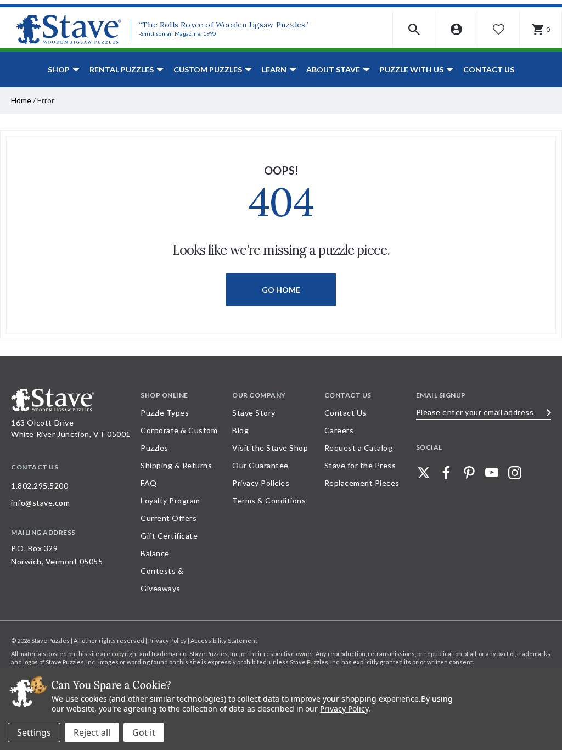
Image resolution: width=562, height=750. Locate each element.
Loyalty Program (170, 500)
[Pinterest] (469, 472)
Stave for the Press (360, 465)
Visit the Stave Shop (270, 447)
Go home (281, 289)
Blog (240, 430)
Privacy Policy (344, 708)
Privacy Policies (260, 483)
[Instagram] (514, 472)
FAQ (148, 483)
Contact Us (488, 69)
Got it (143, 732)
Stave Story (254, 412)
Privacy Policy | (169, 640)
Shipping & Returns (176, 465)
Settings (34, 732)
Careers (339, 430)
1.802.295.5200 (39, 485)
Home (21, 100)
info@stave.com (40, 502)
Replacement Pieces (362, 483)
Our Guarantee (260, 465)
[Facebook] (446, 472)
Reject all (92, 732)
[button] (414, 29)
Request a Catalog (358, 447)
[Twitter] (423, 472)
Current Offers (168, 518)
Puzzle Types (164, 412)
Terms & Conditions (269, 500)
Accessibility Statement (223, 640)
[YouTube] (491, 472)
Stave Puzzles (50, 640)
